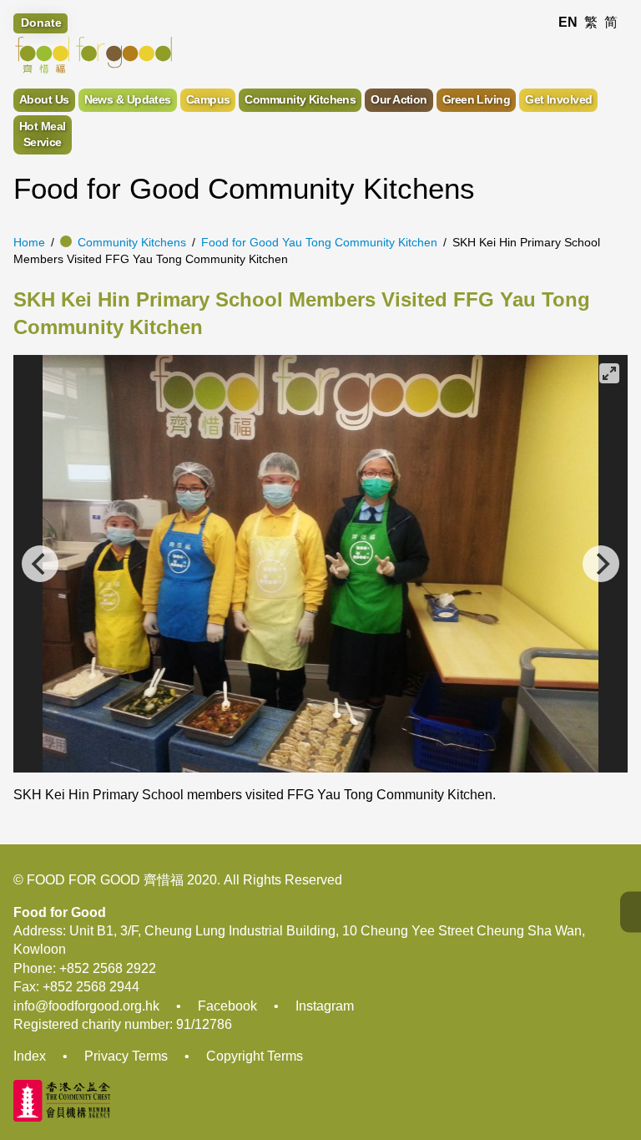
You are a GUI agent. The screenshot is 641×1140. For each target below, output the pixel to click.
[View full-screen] (609, 373)
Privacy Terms (126, 1056)
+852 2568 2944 (91, 987)
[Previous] (40, 563)
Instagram (324, 1006)
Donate (41, 22)
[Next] (601, 563)
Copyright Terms (254, 1056)
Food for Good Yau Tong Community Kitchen (319, 242)
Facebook (227, 1006)
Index (29, 1056)
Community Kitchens (132, 242)
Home (29, 242)
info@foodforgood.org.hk (86, 1006)
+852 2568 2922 (107, 968)
